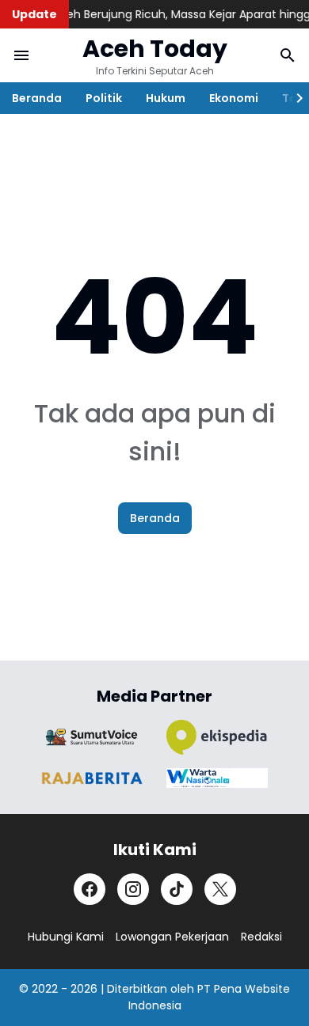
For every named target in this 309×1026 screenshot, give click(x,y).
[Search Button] (287, 55)
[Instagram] (133, 889)
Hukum (165, 98)
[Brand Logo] (92, 737)
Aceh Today (154, 48)
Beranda (37, 98)
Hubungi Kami (66, 937)
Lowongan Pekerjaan (172, 937)
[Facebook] (89, 889)
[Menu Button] (21, 55)
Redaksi (261, 937)
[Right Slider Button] (293, 98)
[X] (220, 889)
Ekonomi (233, 98)
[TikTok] (177, 889)
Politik (104, 98)
